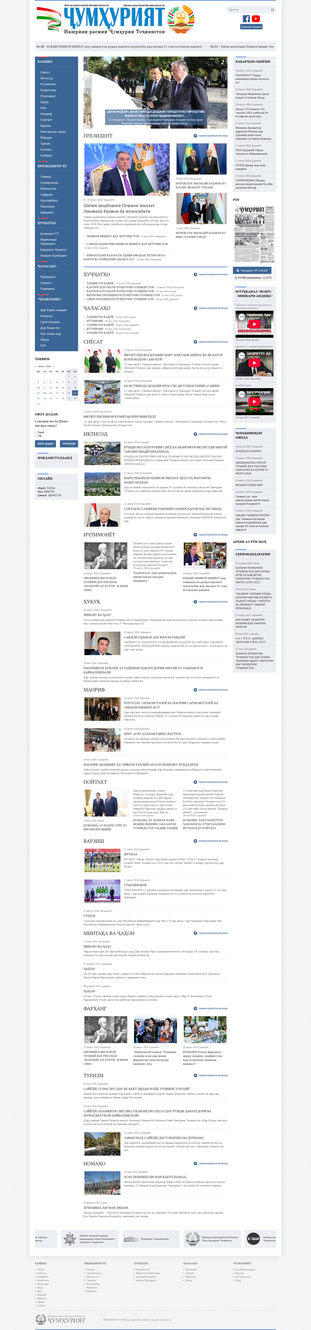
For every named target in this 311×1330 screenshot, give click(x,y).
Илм (43, 108)
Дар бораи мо (50, 328)
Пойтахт (46, 120)
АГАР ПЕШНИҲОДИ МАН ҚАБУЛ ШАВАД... (156, 1177)
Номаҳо (45, 149)
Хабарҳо (46, 155)
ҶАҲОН (89, 969)
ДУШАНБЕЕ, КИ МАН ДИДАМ (106, 1207)
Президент (48, 277)
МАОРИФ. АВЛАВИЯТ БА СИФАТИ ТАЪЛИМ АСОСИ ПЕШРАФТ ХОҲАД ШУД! (141, 764)
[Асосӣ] (116, 21)
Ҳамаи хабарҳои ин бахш (213, 135)
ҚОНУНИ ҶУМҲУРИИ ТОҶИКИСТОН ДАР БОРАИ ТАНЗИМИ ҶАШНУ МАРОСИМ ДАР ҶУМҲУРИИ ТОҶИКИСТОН (254, 661)
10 (38, 387)
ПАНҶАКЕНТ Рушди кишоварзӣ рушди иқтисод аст (252, 78)
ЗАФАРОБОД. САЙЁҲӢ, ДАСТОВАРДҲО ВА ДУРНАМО (164, 1137)
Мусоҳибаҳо (49, 200)
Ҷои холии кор (50, 334)
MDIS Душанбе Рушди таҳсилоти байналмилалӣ (251, 151)
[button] (87, 92)
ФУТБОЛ (130, 854)
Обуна (44, 340)
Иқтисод (46, 78)
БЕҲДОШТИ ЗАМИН (248, 451)
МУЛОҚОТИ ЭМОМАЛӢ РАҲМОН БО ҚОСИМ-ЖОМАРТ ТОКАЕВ (201, 185)
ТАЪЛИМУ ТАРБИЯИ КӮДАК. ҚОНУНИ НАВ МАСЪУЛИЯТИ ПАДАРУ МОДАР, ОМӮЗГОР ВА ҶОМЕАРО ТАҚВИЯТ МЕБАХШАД (254, 601)
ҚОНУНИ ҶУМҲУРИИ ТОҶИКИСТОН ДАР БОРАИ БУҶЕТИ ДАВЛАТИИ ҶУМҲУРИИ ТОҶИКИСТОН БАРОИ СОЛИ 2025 (253, 575)
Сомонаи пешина (251, 26)
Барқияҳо (47, 212)
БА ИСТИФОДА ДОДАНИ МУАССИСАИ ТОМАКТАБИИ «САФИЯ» (172, 385)
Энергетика (48, 90)
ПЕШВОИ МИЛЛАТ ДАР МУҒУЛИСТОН (113, 236)
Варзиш (45, 126)
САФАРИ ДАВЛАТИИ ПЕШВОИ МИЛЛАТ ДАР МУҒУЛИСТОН (127, 244)
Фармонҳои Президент (48, 241)
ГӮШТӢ (89, 916)
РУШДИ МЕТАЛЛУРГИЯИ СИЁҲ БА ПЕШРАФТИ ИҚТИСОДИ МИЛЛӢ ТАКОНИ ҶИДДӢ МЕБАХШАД (175, 449)
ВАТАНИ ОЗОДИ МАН (249, 485)
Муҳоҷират (48, 96)
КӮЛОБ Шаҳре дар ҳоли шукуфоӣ (250, 167)
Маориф (46, 114)
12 (50, 387)
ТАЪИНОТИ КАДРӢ (100, 283)
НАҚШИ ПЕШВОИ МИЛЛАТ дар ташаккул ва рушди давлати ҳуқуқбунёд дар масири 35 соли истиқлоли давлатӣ (205, 584)
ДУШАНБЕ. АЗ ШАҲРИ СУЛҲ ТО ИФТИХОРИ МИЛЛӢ (105, 827)
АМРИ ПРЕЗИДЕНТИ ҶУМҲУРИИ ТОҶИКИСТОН (120, 299)
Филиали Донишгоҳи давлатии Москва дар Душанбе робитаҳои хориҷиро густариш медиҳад (253, 133)
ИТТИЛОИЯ (95, 321)
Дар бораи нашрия (53, 310)
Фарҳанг (46, 137)
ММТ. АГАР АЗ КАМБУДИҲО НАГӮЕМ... (153, 733)
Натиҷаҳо (69, 443)
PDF (43, 345)
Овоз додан (45, 443)
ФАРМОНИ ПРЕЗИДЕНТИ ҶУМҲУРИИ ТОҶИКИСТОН (123, 295)
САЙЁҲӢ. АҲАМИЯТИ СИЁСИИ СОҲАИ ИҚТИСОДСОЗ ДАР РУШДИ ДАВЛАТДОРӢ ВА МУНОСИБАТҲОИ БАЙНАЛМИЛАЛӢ (147, 1113)
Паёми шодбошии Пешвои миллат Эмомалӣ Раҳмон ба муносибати (196, 46)
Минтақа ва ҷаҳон (53, 132)
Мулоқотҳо (48, 188)
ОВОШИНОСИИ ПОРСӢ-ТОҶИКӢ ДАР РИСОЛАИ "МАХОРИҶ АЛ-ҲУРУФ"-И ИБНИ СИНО (106, 584)
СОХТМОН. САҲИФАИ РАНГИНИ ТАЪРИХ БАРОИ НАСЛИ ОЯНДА (173, 508)
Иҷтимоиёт (48, 84)
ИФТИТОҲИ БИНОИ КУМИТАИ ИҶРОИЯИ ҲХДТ (120, 416)
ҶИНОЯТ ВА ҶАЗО (97, 615)
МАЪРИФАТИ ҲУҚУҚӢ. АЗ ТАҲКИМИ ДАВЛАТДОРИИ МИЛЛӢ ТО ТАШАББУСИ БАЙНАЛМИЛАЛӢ (143, 670)
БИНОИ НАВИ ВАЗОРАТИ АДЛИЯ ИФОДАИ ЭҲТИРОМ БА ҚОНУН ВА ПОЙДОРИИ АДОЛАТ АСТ (124, 257)
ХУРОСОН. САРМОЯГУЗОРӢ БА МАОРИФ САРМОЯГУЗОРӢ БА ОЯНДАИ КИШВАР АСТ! (171, 705)
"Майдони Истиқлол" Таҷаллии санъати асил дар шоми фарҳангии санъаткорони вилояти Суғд (154, 1058)
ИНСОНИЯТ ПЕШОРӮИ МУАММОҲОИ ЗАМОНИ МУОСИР (250, 623)
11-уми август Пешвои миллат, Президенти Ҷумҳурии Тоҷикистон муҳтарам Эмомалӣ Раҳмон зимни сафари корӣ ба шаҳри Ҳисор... (155, 121)
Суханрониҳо (49, 182)
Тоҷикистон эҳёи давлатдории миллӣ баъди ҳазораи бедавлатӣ (154, 577)
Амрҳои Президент (53, 255)
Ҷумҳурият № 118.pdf (254, 270)
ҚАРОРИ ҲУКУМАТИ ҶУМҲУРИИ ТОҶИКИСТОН (120, 287)
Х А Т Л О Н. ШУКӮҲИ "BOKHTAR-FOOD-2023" (251, 640)
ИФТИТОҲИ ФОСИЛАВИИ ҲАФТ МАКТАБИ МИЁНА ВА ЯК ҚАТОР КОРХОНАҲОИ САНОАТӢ (173, 357)
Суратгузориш (50, 322)
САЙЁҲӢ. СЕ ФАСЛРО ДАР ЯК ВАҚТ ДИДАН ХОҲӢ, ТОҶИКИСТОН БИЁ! (137, 1088)
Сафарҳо (46, 194)
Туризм (45, 143)
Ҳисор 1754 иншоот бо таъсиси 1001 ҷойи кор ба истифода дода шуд (252, 112)
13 (57, 387)
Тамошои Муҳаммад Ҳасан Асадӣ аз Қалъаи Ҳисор (252, 95)
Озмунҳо (46, 316)
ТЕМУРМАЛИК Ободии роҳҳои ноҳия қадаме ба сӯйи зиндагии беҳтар (254, 183)
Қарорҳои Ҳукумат (53, 249)
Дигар (188, 1280)
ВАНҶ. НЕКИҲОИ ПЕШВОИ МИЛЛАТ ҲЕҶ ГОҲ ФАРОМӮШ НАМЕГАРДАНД (167, 480)
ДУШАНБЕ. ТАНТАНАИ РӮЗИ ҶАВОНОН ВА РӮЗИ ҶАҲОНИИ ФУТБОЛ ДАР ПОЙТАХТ (204, 824)
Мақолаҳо (47, 206)
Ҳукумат (46, 283)
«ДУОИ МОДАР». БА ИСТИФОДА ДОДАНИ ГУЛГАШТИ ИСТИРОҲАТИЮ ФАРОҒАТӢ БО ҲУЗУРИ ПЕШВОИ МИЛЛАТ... (155, 114)
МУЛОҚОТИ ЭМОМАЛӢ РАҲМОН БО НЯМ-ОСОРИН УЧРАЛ (201, 235)
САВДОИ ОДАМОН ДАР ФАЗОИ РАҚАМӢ (154, 637)
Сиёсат (45, 72)
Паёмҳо (45, 177)
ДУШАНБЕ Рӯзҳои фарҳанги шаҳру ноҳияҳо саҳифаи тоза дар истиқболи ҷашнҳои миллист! (202, 1058)
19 (50, 393)
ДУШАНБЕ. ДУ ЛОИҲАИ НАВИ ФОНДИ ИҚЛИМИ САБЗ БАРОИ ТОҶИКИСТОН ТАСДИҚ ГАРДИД (155, 824)
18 (44, 393)
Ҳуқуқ (44, 102)
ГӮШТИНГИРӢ (135, 885)
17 (38, 393)
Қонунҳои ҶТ (49, 233)
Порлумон (47, 289)
